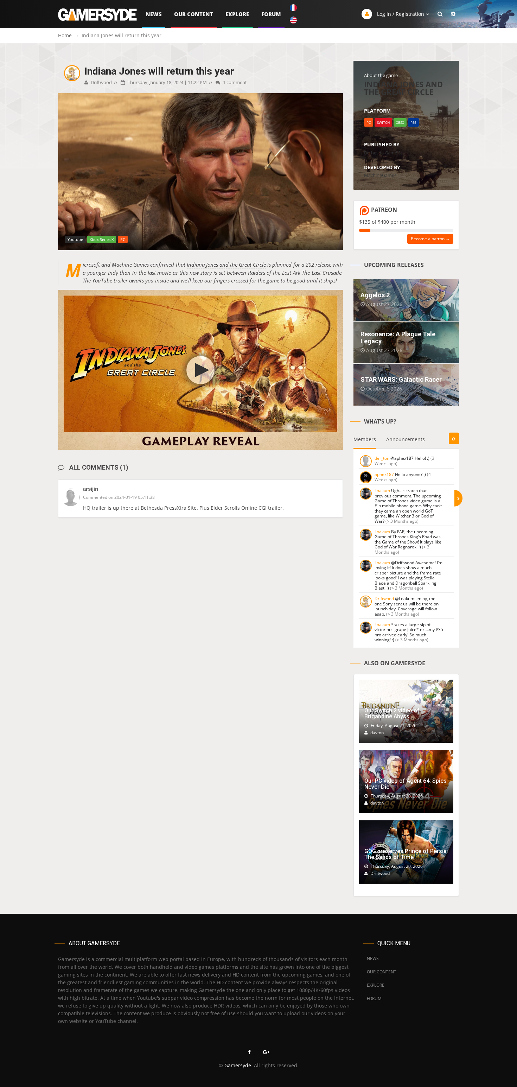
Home (65, 35)
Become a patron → (430, 239)
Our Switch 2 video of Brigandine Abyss (392, 713)
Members (364, 439)
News (154, 14)
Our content (193, 14)
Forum (271, 14)
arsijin (90, 489)
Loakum (382, 491)
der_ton (382, 458)
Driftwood (101, 82)
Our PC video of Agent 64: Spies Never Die (405, 783)
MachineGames (380, 175)
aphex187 (384, 474)
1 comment (234, 82)
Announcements (405, 439)
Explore (237, 14)
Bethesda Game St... (385, 153)
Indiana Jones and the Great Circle (226, 264)
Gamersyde (237, 1065)
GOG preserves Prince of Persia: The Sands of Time (406, 854)
